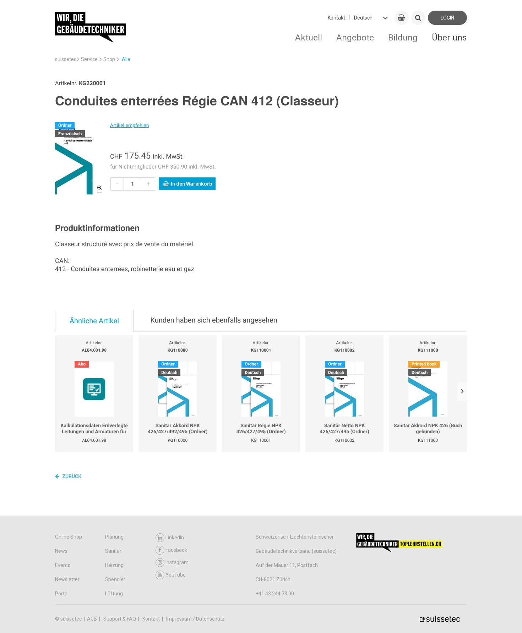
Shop (109, 59)
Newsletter (67, 579)
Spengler (115, 579)
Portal (62, 593)
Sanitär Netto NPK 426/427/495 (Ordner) (344, 429)
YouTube (175, 575)
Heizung (114, 565)
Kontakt (336, 18)
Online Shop (68, 537)
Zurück (71, 476)
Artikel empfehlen (129, 125)
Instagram (177, 562)
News (61, 551)
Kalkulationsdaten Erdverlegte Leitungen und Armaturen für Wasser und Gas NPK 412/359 (94, 429)
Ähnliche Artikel (94, 320)
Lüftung (114, 593)
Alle (126, 59)
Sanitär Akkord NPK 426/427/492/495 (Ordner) (177, 429)
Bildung (403, 37)
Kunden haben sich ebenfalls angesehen (213, 320)
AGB (92, 619)
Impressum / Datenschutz (195, 619)
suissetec (65, 59)
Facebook (176, 550)
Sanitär (113, 551)
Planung (114, 537)
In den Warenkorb (191, 184)
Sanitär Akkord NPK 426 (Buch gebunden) (428, 429)
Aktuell (308, 37)
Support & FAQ (120, 619)
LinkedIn (174, 537)
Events (62, 565)
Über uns (449, 37)
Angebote (355, 37)
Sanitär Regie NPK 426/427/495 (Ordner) (261, 429)
